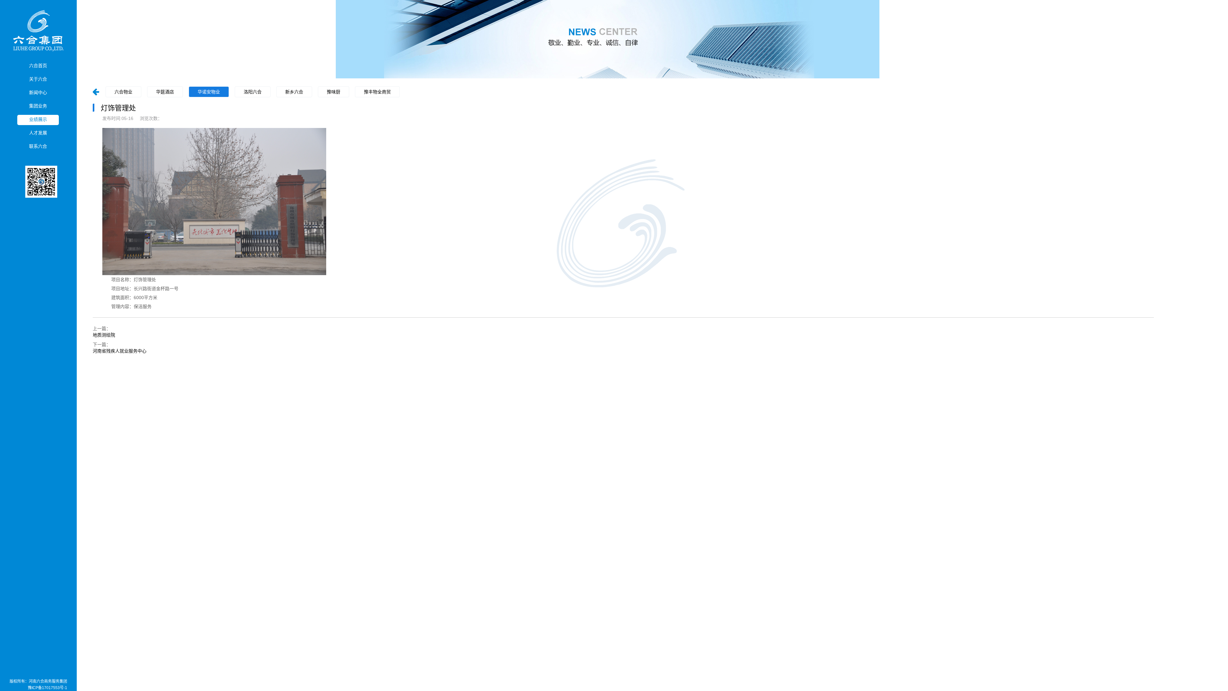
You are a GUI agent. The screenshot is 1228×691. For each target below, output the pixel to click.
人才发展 (38, 132)
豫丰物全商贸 (377, 91)
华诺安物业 (209, 91)
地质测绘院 (104, 335)
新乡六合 (294, 91)
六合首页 (38, 65)
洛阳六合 (253, 91)
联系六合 (38, 146)
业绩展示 (38, 119)
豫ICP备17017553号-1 (47, 688)
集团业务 (38, 105)
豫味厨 (333, 91)
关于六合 (38, 79)
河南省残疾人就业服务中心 (119, 350)
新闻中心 (38, 92)
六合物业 (123, 91)
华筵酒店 (165, 91)
